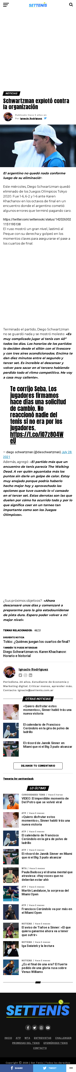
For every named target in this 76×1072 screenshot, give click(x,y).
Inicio (8, 1038)
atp (38, 630)
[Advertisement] (38, 52)
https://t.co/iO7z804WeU (37, 437)
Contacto (40, 1048)
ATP (18, 1038)
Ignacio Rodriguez (31, 118)
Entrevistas (42, 1038)
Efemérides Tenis (55, 1043)
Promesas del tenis (26, 1043)
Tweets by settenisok (18, 779)
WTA (27, 1038)
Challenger (63, 1038)
